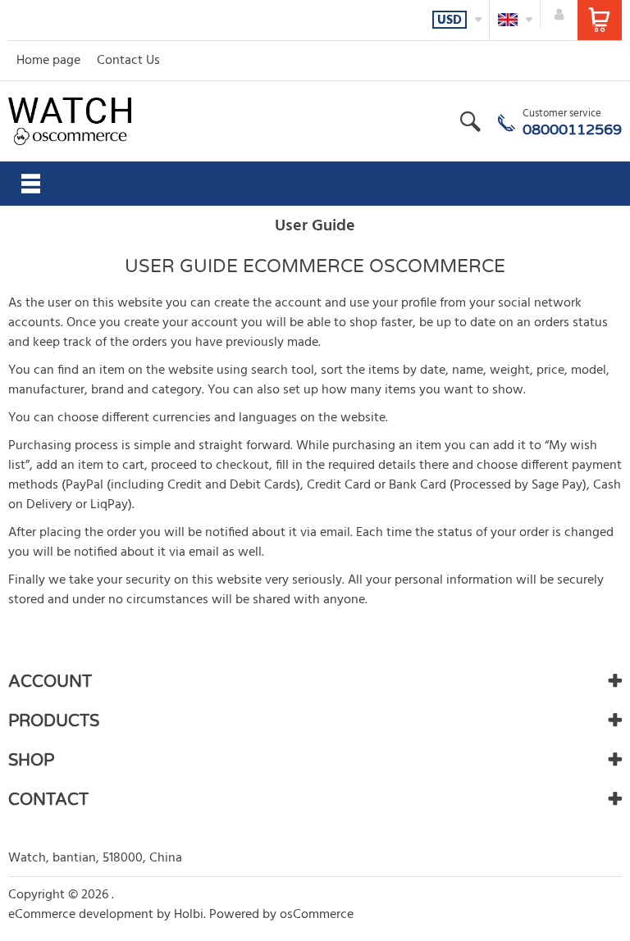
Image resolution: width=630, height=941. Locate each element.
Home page (48, 60)
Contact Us (128, 60)
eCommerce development (80, 914)
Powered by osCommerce (281, 914)
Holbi (188, 914)
